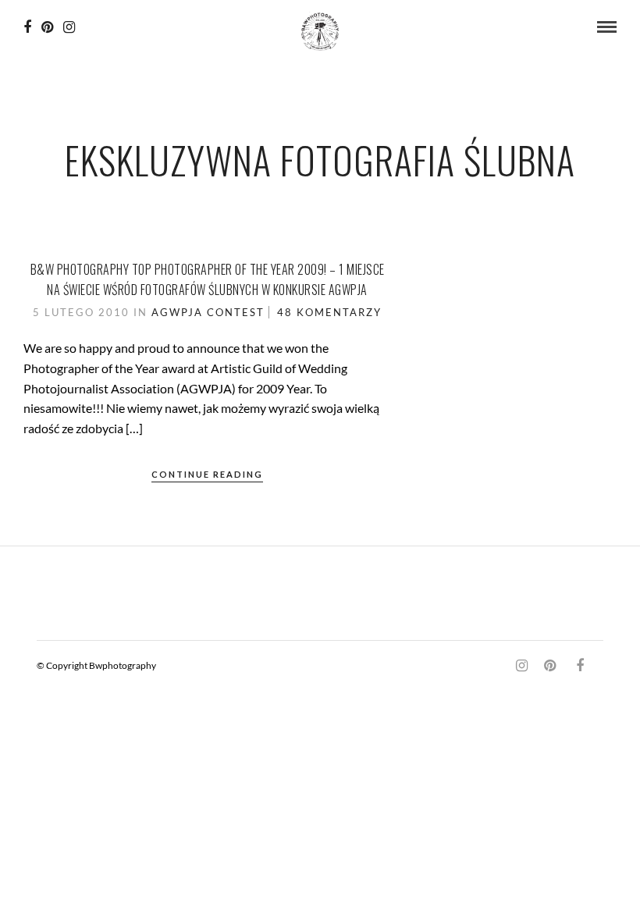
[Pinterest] (47, 27)
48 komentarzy (329, 312)
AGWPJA (177, 312)
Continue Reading (207, 474)
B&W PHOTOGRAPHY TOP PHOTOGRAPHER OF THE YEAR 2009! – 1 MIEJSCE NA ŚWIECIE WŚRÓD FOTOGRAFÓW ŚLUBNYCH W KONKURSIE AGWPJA (207, 279)
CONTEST (236, 312)
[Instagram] (69, 27)
